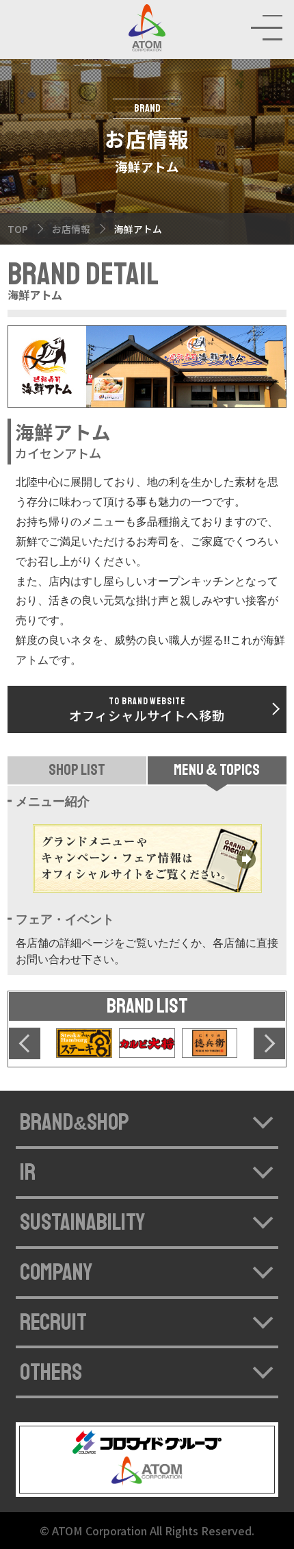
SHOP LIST (77, 770)
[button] (24, 1043)
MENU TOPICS (217, 770)
